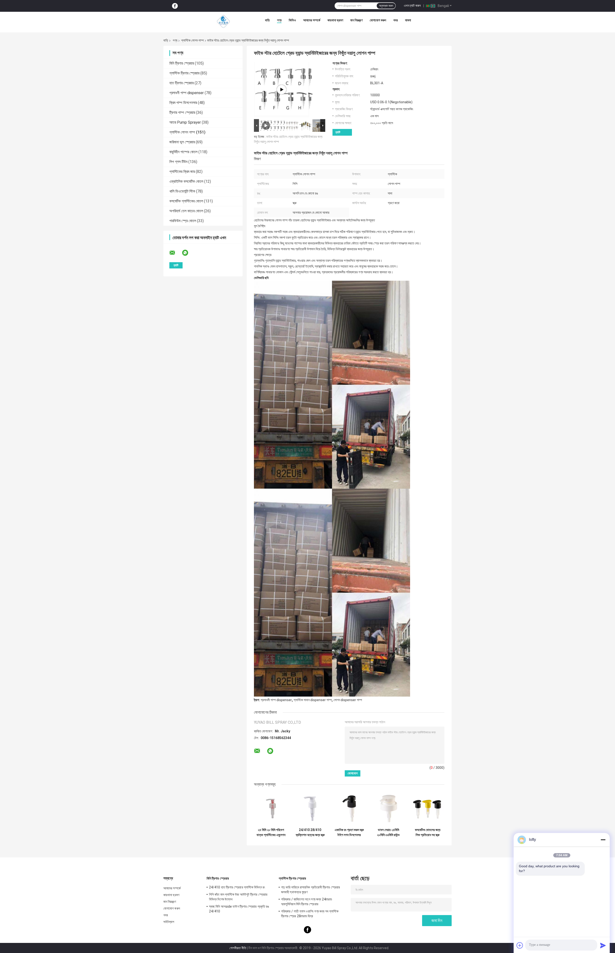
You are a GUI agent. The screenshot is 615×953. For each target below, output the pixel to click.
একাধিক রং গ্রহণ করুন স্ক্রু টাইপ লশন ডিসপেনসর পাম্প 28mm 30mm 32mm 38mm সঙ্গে (349, 832)
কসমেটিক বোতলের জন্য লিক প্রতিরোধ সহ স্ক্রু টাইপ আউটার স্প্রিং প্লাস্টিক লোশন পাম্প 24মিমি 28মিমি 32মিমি (428, 832)
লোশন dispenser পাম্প (347, 700)
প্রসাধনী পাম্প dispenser (186, 93)
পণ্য (279, 20)
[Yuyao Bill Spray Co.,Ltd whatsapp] (188, 252)
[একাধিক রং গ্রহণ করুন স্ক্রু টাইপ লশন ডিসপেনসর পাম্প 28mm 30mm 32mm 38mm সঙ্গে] (349, 809)
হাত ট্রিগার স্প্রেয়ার (181, 83)
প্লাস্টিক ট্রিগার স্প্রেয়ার (184, 73)
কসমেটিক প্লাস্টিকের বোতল (186, 201)
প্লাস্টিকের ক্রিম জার (182, 171)
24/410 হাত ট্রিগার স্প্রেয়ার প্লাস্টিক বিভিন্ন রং (237, 887)
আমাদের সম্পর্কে (311, 20)
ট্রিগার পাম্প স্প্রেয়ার (182, 112)
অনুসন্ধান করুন (386, 5)
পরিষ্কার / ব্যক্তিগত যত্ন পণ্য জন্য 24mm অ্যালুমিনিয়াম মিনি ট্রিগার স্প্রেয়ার (306, 901)
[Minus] (603, 840)
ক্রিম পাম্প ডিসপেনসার (183, 102)
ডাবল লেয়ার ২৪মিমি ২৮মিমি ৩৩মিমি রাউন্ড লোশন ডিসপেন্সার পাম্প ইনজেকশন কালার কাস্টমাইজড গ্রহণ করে (388, 832)
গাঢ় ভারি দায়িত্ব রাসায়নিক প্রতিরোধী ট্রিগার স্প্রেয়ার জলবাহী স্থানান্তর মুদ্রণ (310, 889)
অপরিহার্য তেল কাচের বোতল (186, 211)
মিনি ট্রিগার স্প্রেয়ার (181, 63)
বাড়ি (267, 20)
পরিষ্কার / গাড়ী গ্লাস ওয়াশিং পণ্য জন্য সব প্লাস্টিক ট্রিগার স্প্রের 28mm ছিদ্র (309, 913)
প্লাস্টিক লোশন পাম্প (192, 40)
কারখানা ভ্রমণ (335, 20)
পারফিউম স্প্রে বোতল (182, 221)
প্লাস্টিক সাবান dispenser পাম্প (313, 700)
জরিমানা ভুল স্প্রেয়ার (182, 142)
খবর (395, 20)
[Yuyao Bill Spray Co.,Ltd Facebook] (175, 6)
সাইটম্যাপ (168, 922)
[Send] (603, 945)
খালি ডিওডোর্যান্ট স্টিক (182, 191)
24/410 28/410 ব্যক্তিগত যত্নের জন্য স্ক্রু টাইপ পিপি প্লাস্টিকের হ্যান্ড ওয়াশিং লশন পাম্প (310, 832)
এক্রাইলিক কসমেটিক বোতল (186, 181)
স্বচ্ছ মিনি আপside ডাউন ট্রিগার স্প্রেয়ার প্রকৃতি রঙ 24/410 (239, 908)
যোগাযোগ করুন (378, 20)
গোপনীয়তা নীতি (237, 948)
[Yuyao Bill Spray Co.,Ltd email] (175, 252)
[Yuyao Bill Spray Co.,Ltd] (223, 21)
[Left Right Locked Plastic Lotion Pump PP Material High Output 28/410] (281, 89)
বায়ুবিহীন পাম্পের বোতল (183, 152)
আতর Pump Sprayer (185, 122)
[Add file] (520, 945)
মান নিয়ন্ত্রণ (356, 20)
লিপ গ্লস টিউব (178, 161)
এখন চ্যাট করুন (412, 5)
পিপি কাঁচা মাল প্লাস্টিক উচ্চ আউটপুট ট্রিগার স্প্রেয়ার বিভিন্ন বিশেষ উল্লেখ (238, 896)
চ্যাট (338, 132)
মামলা (408, 20)
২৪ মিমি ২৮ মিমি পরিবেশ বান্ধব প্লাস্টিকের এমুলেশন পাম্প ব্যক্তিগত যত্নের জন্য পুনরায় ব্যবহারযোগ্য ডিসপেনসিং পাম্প (271, 832)
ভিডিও (292, 20)
